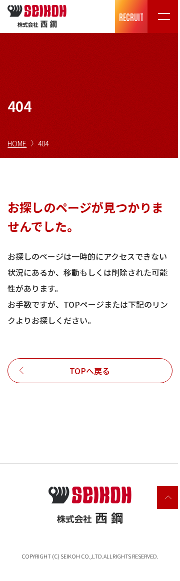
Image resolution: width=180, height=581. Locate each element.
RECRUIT (131, 16)
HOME (17, 143)
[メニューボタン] (164, 16)
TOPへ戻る (90, 371)
